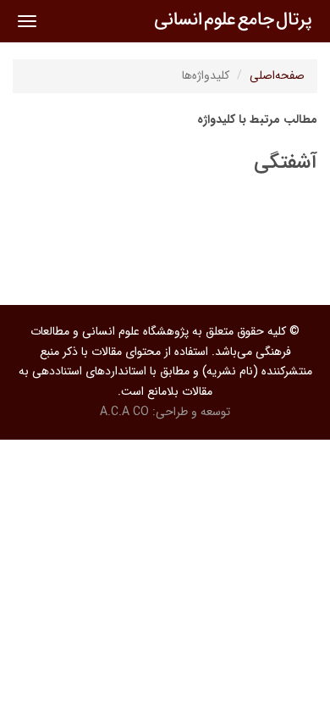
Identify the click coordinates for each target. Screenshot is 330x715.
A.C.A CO (124, 411)
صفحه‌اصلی (277, 75)
